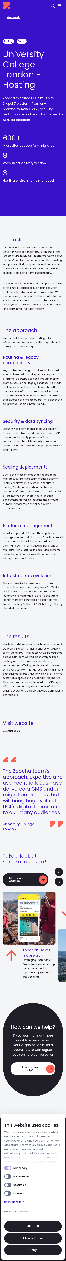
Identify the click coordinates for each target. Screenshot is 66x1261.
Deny (33, 1250)
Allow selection (33, 1238)
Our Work (13, 17)
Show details (12, 1202)
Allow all (33, 1226)
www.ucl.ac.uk (11, 731)
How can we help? (29, 1068)
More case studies (16, 879)
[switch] (7, 1176)
